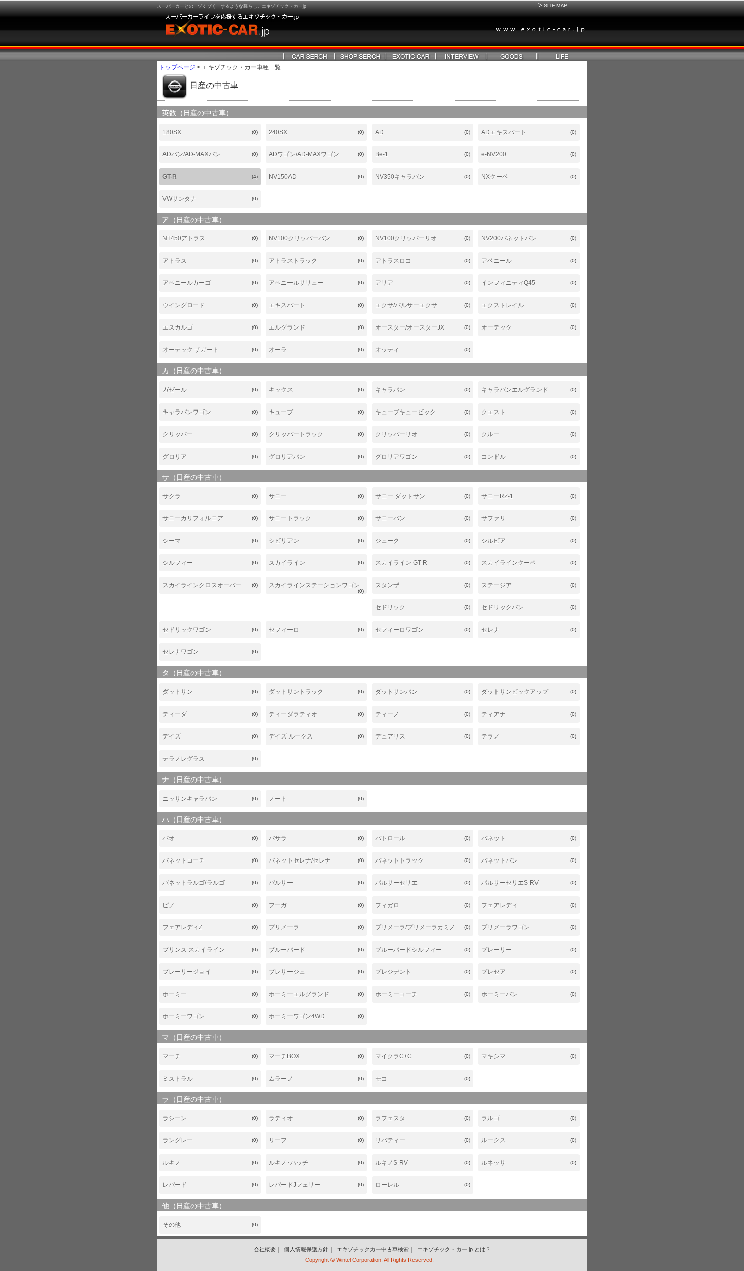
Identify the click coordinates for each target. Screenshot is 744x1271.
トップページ (177, 67)
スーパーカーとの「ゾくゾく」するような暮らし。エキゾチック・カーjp (231, 6)
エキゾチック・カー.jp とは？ (454, 1249)
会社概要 (265, 1249)
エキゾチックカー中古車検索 (373, 1249)
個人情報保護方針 (306, 1249)
